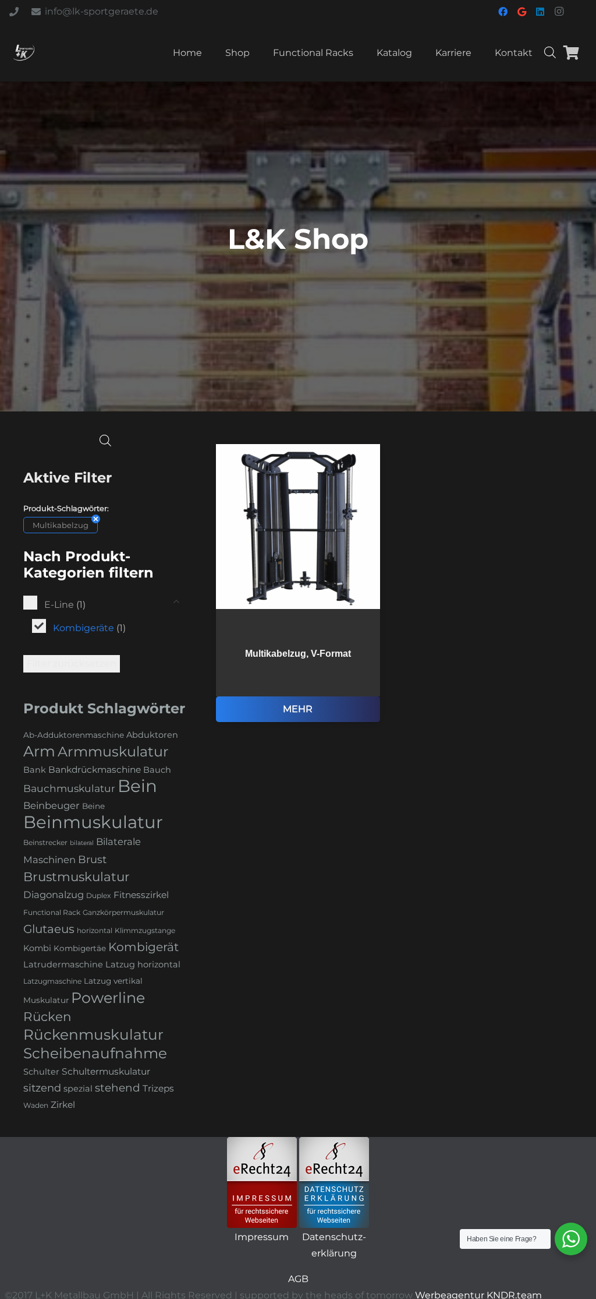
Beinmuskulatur (93, 822)
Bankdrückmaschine (94, 769)
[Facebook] (503, 11)
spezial (78, 1088)
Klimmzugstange (145, 930)
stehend (117, 1087)
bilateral (82, 843)
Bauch (157, 770)
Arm (39, 751)
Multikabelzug (60, 525)
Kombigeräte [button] (89, 627)
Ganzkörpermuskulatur (123, 912)
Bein (137, 786)
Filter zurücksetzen (71, 663)
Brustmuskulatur (76, 876)
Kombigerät (143, 946)
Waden (35, 1105)
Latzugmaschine (52, 981)
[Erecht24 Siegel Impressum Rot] (262, 1182)
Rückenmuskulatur (93, 1034)
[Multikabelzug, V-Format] (298, 583)
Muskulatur (46, 1000)
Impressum (262, 1236)
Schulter (41, 1071)
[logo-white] (23, 52)
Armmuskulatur (113, 751)
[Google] (521, 11)
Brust (92, 859)
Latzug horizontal (142, 964)
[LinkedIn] (540, 11)
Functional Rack (51, 912)
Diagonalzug (53, 894)
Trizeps (158, 1088)
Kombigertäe (80, 948)
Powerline (108, 997)
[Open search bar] (550, 52)
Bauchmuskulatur (69, 788)
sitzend (42, 1088)
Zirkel (63, 1104)
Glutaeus (48, 929)
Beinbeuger (51, 805)
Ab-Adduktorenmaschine (73, 735)
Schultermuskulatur (106, 1071)
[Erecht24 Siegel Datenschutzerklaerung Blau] (334, 1182)
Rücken (47, 1016)
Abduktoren (152, 735)
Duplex (98, 895)
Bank (34, 770)
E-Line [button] (65, 604)
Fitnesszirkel (141, 894)
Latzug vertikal (113, 980)
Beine (93, 806)
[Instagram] (558, 11)
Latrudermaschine (63, 964)
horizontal (94, 930)
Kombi (37, 948)
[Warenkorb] (571, 52)
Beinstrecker (45, 842)
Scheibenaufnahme (95, 1053)
